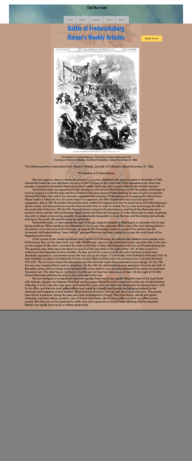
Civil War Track (97, 7)
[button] (82, 20)
